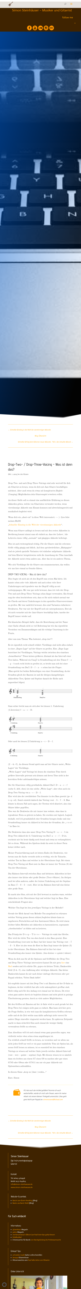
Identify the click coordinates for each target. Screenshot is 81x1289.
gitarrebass (17, 1229)
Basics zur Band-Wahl (21, 1203)
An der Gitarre (23, 474)
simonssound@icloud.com (53, 1099)
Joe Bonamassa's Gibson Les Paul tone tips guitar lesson (34, 1235)
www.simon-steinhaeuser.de (21, 1187)
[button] (4, 1284)
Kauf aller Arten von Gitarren (39, 1260)
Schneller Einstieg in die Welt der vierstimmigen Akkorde (35, 525)
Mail (10, 966)
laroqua (15, 1257)
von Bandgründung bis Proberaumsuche (46, 1240)
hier (63, 963)
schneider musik (19, 1255)
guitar (15, 1232)
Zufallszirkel (17, 1237)
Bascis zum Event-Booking (22, 1200)
